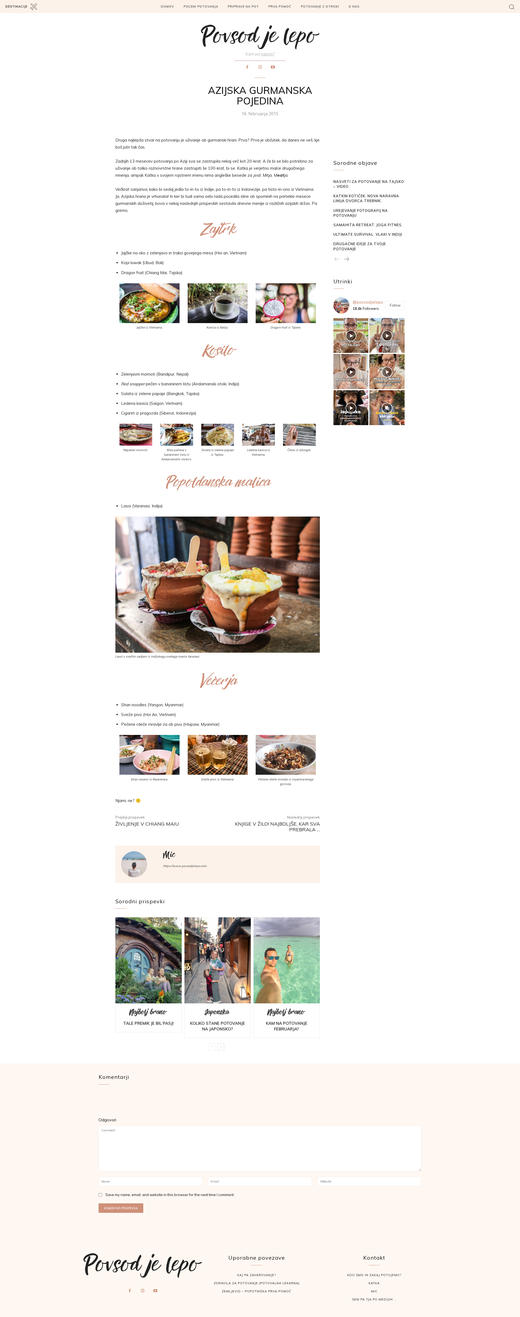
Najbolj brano (147, 1013)
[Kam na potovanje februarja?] (286, 960)
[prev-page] (212, 1046)
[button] (512, 7)
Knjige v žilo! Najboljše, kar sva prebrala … (277, 827)
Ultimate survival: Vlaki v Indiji (367, 234)
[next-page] (220, 1046)
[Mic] (138, 864)
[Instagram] (260, 67)
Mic (169, 856)
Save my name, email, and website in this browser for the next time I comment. (170, 1195)
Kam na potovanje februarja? (286, 1026)
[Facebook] (247, 67)
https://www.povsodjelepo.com (185, 866)
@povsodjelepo (368, 302)
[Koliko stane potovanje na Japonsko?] (217, 960)
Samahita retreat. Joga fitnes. (368, 225)
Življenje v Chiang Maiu (147, 824)
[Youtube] (273, 67)
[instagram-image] (351, 335)
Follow (395, 305)
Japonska (217, 1013)
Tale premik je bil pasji (148, 1023)
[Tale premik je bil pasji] (148, 960)
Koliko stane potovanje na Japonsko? (217, 1026)
